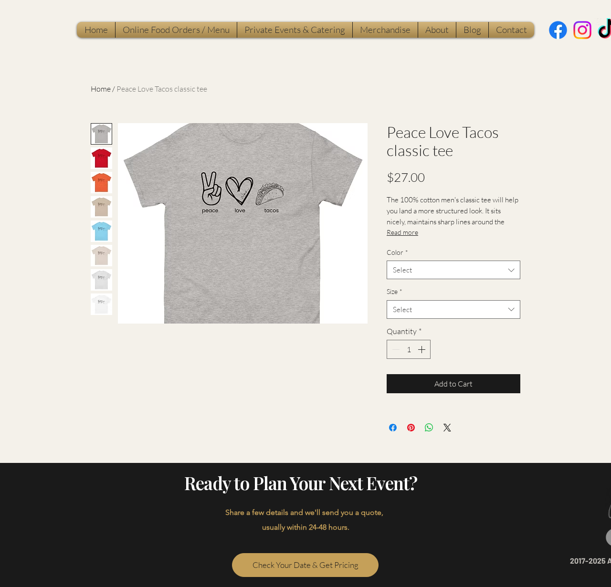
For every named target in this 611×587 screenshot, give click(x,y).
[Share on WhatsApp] (429, 427)
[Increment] (422, 349)
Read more (402, 232)
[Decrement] (394, 349)
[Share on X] (447, 427)
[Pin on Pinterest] (411, 427)
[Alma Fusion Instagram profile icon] (582, 30)
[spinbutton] (408, 349)
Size (394, 291)
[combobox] (453, 270)
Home (101, 89)
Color (397, 252)
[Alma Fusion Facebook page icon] (558, 30)
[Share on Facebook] (393, 427)
